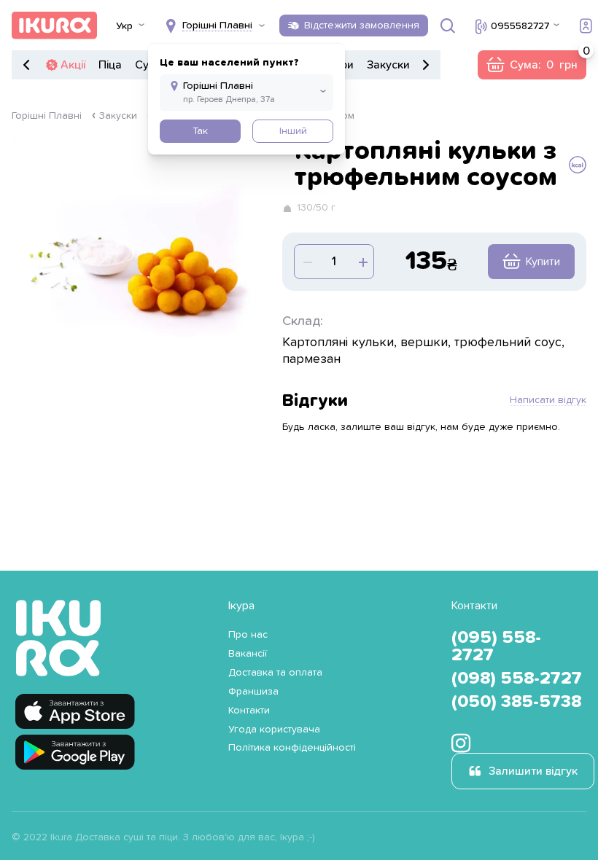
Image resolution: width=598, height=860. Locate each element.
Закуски (388, 65)
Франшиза (253, 692)
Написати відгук (548, 400)
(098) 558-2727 (516, 678)
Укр (124, 26)
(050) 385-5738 (516, 702)
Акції (73, 65)
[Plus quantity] (306, 262)
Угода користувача (274, 729)
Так (200, 131)
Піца (110, 65)
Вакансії (247, 654)
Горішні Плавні (47, 116)
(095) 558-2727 (496, 646)
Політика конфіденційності (292, 748)
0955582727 (520, 26)
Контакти (249, 710)
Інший (293, 131)
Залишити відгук (533, 771)
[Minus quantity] (361, 262)
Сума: (532, 65)
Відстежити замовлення (361, 25)
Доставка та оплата (275, 673)
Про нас (248, 635)
